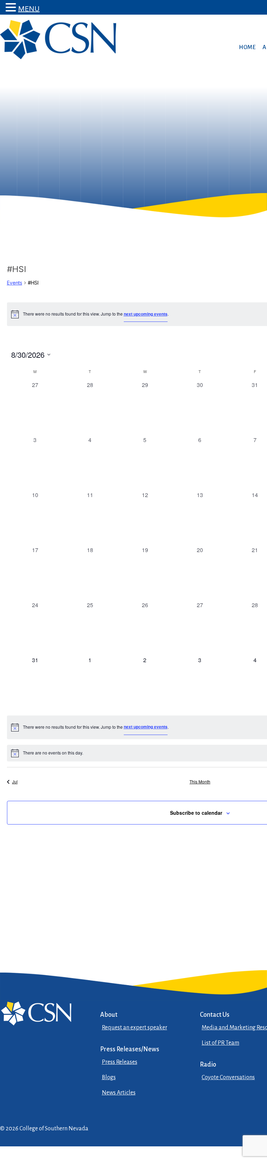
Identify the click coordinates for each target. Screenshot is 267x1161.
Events (14, 283)
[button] (12, 7)
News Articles (119, 1093)
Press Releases (119, 1062)
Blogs (109, 1077)
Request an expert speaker (134, 1027)
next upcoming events (146, 314)
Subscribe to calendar (196, 812)
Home (247, 47)
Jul (15, 781)
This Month (199, 781)
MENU (29, 9)
